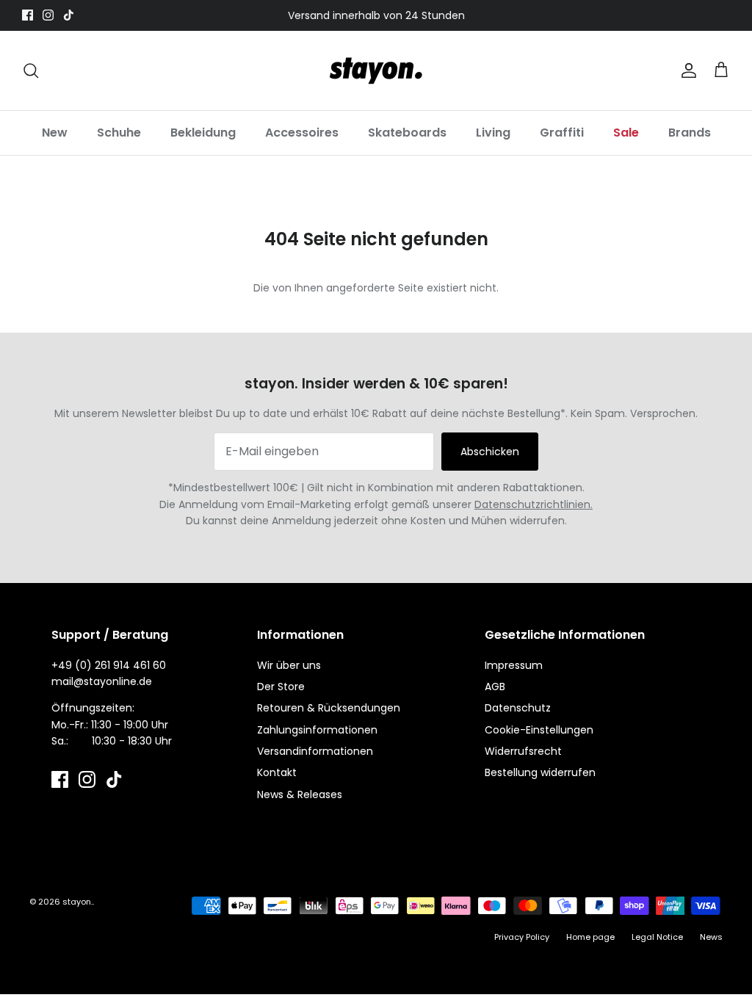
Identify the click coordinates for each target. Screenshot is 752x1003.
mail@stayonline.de (101, 681)
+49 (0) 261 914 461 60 (108, 665)
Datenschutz (518, 707)
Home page (590, 937)
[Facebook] (27, 15)
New (55, 132)
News (711, 937)
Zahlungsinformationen (317, 730)
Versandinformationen (315, 751)
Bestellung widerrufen (540, 772)
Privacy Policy (521, 937)
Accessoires (302, 132)
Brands (689, 132)
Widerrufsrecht (523, 751)
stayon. (77, 902)
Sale (626, 132)
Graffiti (562, 132)
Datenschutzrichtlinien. (533, 504)
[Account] (686, 70)
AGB (495, 686)
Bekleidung (203, 132)
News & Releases (299, 794)
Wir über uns (289, 665)
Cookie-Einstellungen (539, 730)
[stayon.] (376, 70)
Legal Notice (657, 937)
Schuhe (119, 132)
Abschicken (489, 451)
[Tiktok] (68, 15)
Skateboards (407, 132)
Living (493, 132)
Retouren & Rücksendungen (328, 707)
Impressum (514, 665)
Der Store (281, 686)
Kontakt (277, 772)
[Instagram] (48, 15)
